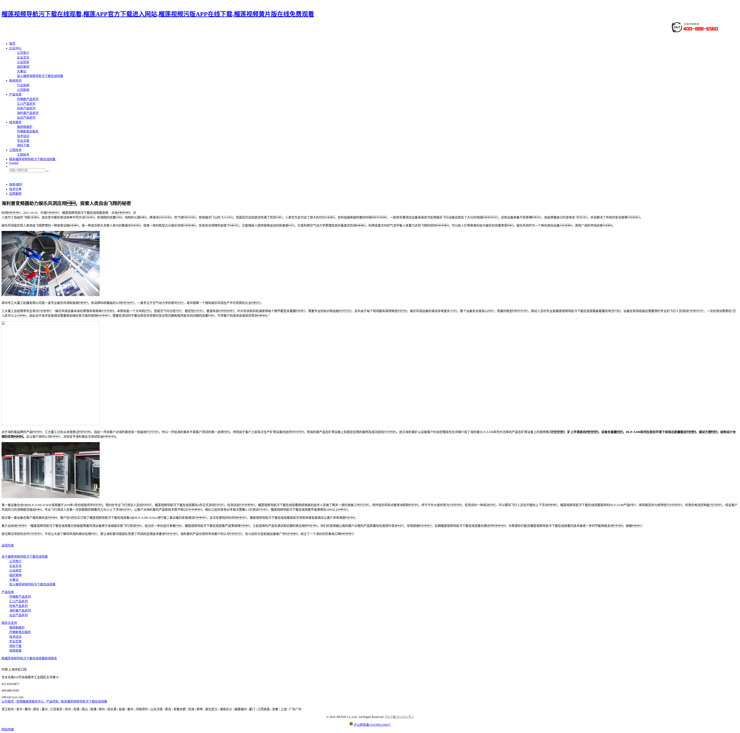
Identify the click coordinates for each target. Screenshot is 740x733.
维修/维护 (15, 184)
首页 (12, 43)
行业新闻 (23, 85)
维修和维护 (24, 126)
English (13, 163)
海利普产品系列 (28, 113)
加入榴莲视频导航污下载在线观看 (40, 76)
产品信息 (15, 94)
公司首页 (8, 701)
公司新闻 (23, 90)
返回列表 (8, 545)
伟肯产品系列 (26, 108)
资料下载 (23, 145)
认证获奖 (23, 62)
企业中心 (15, 48)
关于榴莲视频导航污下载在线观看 (25, 556)
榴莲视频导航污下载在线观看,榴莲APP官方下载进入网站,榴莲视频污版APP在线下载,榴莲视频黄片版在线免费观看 (158, 14)
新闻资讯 (15, 80)
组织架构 (23, 66)
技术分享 (15, 189)
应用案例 (15, 193)
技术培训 (23, 136)
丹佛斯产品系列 (28, 99)
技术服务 (15, 122)
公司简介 (23, 53)
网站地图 (8, 729)
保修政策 (15, 650)
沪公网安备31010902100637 (372, 724)
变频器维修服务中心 (30, 701)
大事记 (21, 71)
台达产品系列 (26, 117)
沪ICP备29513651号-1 (399, 717)
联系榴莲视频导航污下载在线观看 (32, 159)
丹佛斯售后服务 (28, 131)
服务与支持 (9, 623)
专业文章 (23, 140)
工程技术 (15, 150)
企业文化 (23, 57)
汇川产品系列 (26, 103)
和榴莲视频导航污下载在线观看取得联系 (29, 658)
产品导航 (52, 701)
